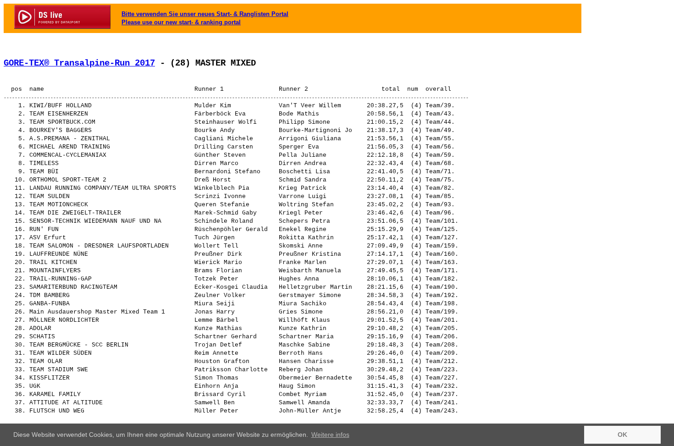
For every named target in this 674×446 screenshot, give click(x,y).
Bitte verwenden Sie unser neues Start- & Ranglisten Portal (205, 14)
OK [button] (622, 434)
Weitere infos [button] (330, 434)
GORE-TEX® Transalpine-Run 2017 (79, 63)
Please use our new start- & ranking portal (181, 22)
